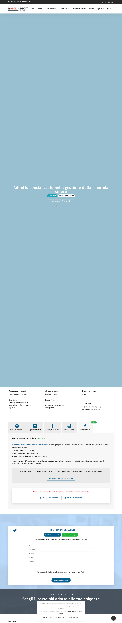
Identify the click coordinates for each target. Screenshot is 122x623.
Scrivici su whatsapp (70, 535)
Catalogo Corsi (52, 9)
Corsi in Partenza (37, 9)
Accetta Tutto (47, 617)
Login (110, 9)
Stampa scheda (69, 430)
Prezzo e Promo (85, 430)
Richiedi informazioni (62, 201)
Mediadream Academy (79, 9)
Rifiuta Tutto (60, 617)
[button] (113, 618)
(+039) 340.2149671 (95, 409)
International (65, 9)
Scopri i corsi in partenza (50, 498)
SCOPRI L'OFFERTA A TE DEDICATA (62, 478)
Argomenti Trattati (35, 430)
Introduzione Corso (16, 430)
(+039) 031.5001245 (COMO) (92, 407)
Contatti (91, 9)
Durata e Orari (53, 391)
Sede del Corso (89, 391)
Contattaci (86, 403)
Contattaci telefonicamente (52, 535)
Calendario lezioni (18, 391)
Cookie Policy (71, 611)
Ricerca (101, 9)
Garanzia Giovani (70, 445)
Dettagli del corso (53, 430)
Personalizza (73, 617)
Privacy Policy (80, 572)
